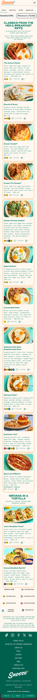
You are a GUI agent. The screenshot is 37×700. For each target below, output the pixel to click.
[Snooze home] (9, 2)
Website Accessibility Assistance (18, 681)
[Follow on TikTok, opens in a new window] (6, 635)
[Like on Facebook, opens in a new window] (18, 635)
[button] (18, 62)
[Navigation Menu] (35, 2)
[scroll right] (35, 10)
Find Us (6, 695)
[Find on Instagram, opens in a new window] (12, 635)
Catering (30, 695)
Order (18, 695)
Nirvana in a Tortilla (26, 16)
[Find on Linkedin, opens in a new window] (30, 635)
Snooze (18, 674)
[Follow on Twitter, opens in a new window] (24, 635)
